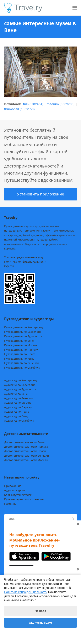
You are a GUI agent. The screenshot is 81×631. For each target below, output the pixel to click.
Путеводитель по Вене (19, 341)
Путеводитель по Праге (19, 354)
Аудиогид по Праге (16, 411)
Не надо (40, 610)
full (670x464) (33, 104)
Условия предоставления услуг (24, 257)
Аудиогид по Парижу (18, 407)
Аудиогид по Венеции (18, 398)
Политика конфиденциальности (25, 261)
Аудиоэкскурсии (14, 490)
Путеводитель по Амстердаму (23, 327)
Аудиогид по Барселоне (19, 385)
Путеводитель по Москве (20, 345)
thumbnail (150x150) (19, 109)
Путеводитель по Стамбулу (22, 367)
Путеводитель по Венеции (21, 363)
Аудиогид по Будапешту (20, 389)
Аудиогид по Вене (16, 394)
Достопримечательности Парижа (26, 446)
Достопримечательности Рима (24, 442)
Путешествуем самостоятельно (24, 499)
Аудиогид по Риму (16, 416)
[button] (74, 8)
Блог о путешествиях (18, 495)
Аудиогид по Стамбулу (19, 420)
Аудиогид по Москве (17, 402)
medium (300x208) (61, 104)
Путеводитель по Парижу (21, 349)
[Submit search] (73, 519)
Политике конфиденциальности (25, 592)
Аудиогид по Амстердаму (20, 380)
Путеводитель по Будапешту (23, 336)
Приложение (12, 486)
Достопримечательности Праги (25, 451)
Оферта (9, 266)
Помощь (10, 504)
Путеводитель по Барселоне (22, 332)
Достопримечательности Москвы (26, 460)
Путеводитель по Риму (19, 358)
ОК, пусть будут (40, 622)
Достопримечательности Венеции (26, 455)
